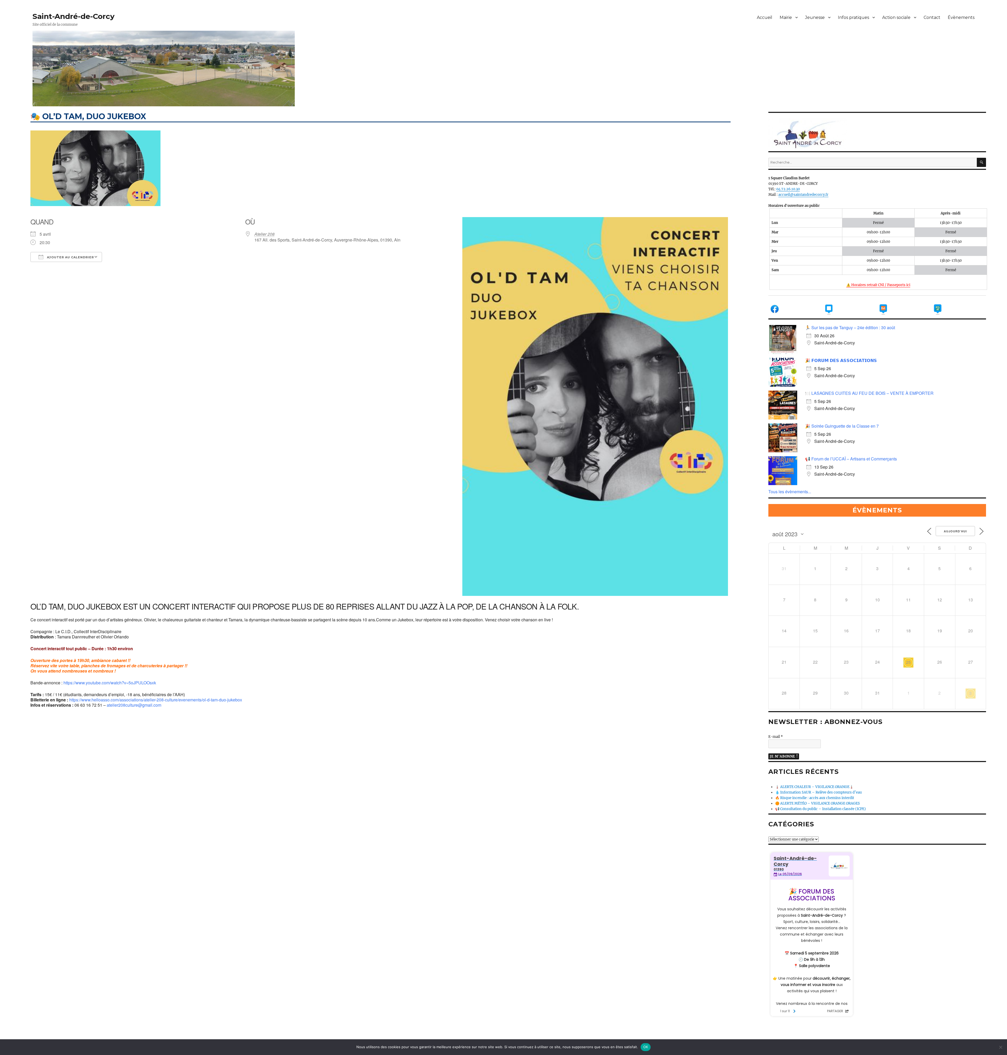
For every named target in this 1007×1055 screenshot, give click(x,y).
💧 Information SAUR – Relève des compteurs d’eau (818, 792)
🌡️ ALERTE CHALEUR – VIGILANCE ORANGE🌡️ (814, 787)
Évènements (961, 17)
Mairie (786, 17)
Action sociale (896, 17)
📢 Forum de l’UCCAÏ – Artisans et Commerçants (851, 459)
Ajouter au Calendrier (70, 257)
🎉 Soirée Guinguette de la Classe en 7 (842, 426)
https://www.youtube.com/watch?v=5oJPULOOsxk (109, 683)
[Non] (1000, 1047)
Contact (932, 17)
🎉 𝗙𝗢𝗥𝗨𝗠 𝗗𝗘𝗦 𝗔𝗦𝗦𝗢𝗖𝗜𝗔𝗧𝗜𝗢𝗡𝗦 (841, 360)
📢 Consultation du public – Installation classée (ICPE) (820, 809)
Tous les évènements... (789, 492)
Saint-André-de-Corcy (74, 16)
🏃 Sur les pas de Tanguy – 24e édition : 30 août (850, 327)
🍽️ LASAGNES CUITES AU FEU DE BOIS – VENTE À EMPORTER (869, 393)
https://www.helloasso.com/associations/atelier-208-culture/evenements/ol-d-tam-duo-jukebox (155, 700)
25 (908, 662)
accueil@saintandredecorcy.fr (803, 194)
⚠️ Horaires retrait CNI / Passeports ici (878, 285)
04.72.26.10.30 (788, 189)
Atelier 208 (264, 234)
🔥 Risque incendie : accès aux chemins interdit (814, 798)
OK (645, 1047)
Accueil (764, 17)
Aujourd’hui (955, 531)
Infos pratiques (853, 17)
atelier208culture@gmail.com (134, 705)
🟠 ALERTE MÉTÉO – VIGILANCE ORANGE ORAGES (817, 803)
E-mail (775, 736)
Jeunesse (815, 17)
